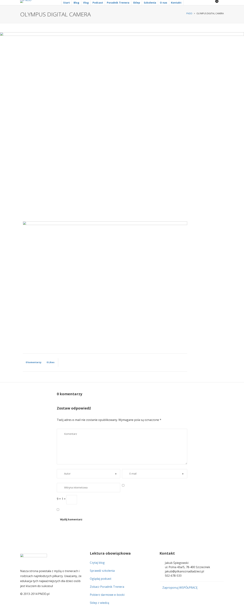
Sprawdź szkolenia (102, 571)
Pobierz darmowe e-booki (107, 595)
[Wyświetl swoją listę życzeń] (221, 3)
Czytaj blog (97, 563)
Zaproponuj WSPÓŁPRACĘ (180, 588)
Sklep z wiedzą (99, 603)
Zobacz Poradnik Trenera (107, 587)
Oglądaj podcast (100, 579)
